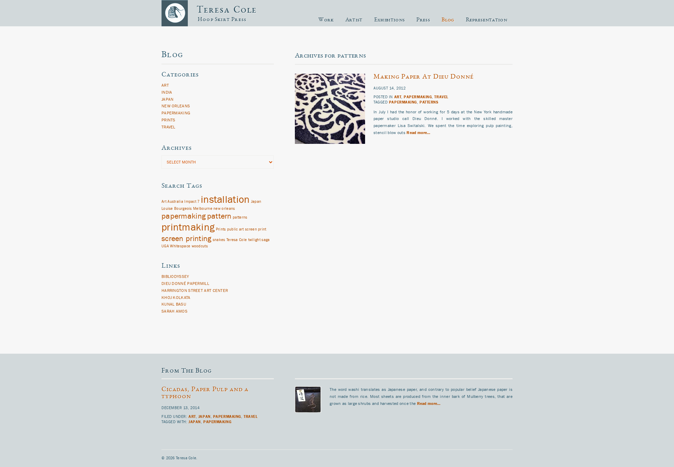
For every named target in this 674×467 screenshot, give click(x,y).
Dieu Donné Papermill (185, 283)
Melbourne (202, 209)
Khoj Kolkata (176, 297)
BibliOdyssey (175, 276)
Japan (167, 99)
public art (235, 229)
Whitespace (180, 246)
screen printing (186, 238)
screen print (255, 229)
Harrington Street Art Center (194, 290)
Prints (168, 120)
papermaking (403, 102)
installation (225, 200)
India (166, 92)
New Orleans (175, 106)
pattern (219, 216)
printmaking (187, 227)
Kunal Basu (173, 304)
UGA (165, 246)
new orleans (224, 209)
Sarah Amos (174, 311)
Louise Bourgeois (176, 209)
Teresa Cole (227, 10)
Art (398, 97)
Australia (175, 202)
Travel (441, 97)
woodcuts (200, 246)
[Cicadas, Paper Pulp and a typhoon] (312, 419)
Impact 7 (191, 202)
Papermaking (418, 97)
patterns (428, 102)
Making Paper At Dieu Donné (424, 77)
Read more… (417, 132)
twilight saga (259, 240)
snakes (219, 240)
